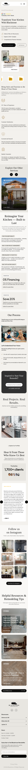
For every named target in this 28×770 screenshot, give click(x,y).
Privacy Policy (14, 764)
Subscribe (5, 756)
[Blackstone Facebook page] (16, 710)
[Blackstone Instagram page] (12, 710)
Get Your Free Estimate (8, 45)
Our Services (21, 45)
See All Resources (7, 690)
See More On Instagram (14, 583)
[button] (11, 174)
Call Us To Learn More (8, 287)
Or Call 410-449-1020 (14, 388)
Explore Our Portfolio (14, 445)
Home (2, 10)
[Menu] (24, 4)
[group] (14, 194)
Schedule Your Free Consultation (14, 384)
